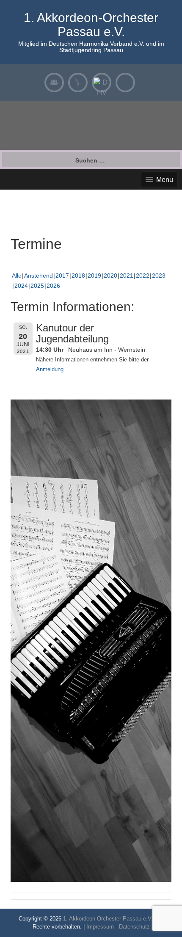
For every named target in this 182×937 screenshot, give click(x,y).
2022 (142, 275)
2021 (126, 275)
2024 (21, 285)
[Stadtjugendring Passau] (78, 82)
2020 (110, 275)
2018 (78, 275)
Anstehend (38, 275)
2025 (37, 285)
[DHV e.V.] (101, 82)
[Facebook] (125, 82)
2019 (94, 275)
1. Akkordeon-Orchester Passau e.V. (91, 25)
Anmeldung (49, 369)
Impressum (100, 926)
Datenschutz (134, 926)
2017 (62, 275)
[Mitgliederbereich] (54, 82)
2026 (53, 285)
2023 (158, 275)
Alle (17, 275)
